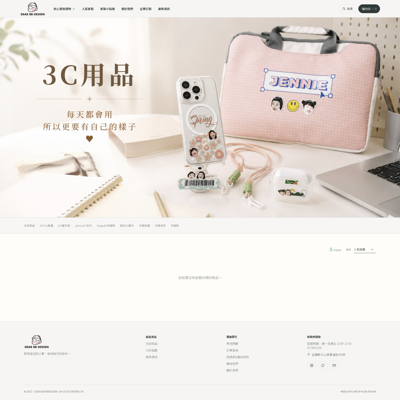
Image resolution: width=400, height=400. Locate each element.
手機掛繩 (144, 226)
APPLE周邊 (46, 226)
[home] (32, 8)
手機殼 (175, 226)
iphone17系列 (83, 226)
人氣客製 (88, 9)
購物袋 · (369, 9)
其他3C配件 (127, 226)
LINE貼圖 (151, 350)
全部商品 (29, 226)
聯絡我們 (232, 363)
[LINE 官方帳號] (323, 365)
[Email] (334, 365)
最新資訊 (164, 9)
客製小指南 (107, 9)
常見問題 (232, 343)
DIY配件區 (64, 226)
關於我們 (127, 9)
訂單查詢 (232, 350)
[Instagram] (311, 365)
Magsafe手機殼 (106, 226)
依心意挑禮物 (64, 9)
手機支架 (160, 226)
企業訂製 (145, 9)
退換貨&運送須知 (237, 357)
